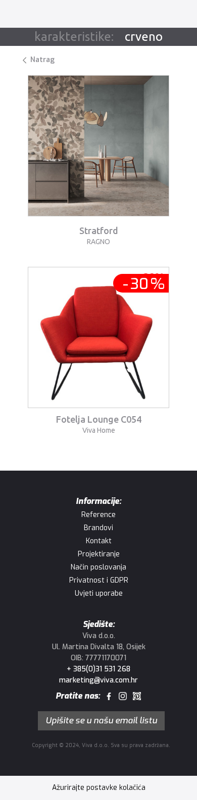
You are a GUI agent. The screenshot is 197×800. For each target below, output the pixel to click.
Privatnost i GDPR (98, 580)
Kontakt (99, 541)
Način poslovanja (98, 567)
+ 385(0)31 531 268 (98, 669)
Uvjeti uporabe (99, 593)
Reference (98, 515)
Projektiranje (99, 554)
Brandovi (98, 528)
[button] (176, 14)
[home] (36, 15)
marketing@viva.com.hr (98, 680)
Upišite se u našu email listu (101, 720)
